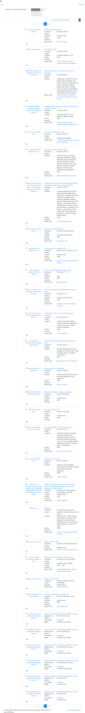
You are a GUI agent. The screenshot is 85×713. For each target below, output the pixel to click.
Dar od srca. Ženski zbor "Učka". (54, 132)
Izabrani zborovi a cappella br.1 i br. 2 (56, 248)
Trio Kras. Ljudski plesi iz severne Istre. (56, 594)
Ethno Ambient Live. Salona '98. (54, 368)
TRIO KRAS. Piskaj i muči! (52, 409)
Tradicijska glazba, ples (64, 221)
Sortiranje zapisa (36, 15)
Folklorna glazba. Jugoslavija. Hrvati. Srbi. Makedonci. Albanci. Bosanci (67, 97)
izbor (70, 451)
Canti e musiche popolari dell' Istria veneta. (57, 270)
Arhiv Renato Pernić (50, 49)
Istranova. (47, 508)
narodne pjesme (62, 333)
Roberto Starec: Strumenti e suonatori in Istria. (59, 557)
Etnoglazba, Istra (62, 241)
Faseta (33, 9)
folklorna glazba (62, 41)
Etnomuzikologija (62, 587)
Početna (81, 4)
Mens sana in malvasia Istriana (53, 229)
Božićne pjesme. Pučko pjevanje (67, 361)
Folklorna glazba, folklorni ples (66, 176)
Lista (38, 9)
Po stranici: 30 (36, 12)
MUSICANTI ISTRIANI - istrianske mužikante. (58, 392)
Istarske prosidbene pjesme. (53, 29)
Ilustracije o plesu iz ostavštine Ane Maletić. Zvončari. (61, 614)
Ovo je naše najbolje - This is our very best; (58, 427)
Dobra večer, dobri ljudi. (51, 459)
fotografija (60, 620)
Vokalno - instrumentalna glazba (67, 549)
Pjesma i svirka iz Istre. (51, 541)
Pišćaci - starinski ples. (51, 579)
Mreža (42, 9)
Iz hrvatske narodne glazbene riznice (55, 149)
